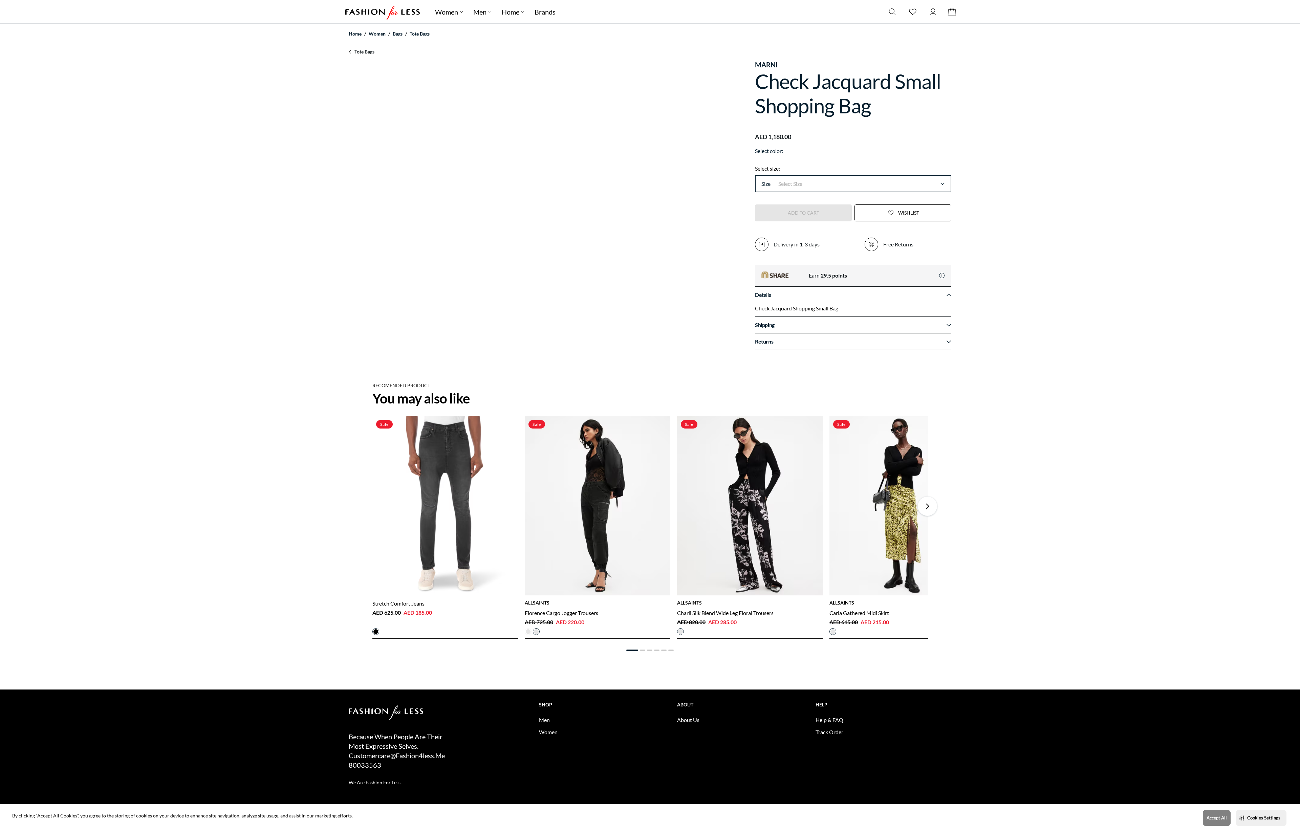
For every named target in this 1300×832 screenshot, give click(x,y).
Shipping (765, 325)
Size (766, 183)
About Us (688, 720)
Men (479, 12)
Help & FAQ (829, 720)
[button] (1261, 818)
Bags (398, 34)
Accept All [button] (1217, 817)
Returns (764, 341)
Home (510, 12)
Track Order (829, 732)
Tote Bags (420, 34)
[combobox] (861, 184)
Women (446, 12)
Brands (545, 12)
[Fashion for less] (382, 11)
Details (763, 294)
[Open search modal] (892, 11)
